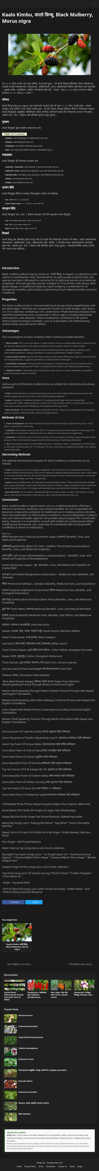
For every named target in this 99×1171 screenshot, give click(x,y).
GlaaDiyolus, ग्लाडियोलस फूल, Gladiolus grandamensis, (37, 994)
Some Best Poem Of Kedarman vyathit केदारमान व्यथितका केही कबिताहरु (41, 794)
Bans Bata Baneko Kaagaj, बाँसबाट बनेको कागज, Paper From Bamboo (41, 681)
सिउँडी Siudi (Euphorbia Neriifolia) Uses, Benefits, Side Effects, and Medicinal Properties (46, 616)
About (72, 1166)
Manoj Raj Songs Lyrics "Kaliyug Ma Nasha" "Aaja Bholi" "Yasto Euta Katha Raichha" (45, 824)
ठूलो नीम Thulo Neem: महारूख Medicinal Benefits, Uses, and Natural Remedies (46, 609)
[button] (89, 3)
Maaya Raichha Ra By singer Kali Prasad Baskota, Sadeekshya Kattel (42, 816)
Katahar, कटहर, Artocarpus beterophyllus (26, 675)
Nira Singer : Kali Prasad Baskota (21, 841)
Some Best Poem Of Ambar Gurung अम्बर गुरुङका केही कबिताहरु (37, 782)
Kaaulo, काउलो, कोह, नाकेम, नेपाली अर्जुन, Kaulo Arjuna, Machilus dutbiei (41, 631)
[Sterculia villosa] (10, 1084)
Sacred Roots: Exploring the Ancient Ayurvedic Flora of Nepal (14, 996)
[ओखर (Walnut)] (10, 1117)
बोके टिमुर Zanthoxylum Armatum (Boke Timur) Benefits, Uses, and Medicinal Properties (46, 601)
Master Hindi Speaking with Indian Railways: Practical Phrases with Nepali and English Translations (48, 701)
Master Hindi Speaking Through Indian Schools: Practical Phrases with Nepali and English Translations (48, 692)
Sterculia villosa (25, 1081)
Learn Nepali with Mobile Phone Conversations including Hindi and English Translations (46, 711)
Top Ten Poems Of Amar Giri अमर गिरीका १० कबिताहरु (31, 788)
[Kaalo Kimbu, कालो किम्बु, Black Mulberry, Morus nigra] (17, 932)
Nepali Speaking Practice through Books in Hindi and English (38, 684)
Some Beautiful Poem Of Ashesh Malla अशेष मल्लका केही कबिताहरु (38, 775)
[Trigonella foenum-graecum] (10, 1040)
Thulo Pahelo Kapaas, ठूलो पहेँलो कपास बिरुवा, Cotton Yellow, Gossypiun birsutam (47, 650)
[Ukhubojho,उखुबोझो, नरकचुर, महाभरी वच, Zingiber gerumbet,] (10, 1073)
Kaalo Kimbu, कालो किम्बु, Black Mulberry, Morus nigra (17, 946)
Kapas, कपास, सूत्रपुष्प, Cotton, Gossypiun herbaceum (32, 656)
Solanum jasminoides (28, 1026)
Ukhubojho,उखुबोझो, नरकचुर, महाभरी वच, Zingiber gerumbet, (42, 1070)
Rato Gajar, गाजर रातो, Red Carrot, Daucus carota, (59, 994)
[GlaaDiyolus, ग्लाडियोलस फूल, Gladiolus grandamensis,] (38, 985)
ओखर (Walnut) (24, 1114)
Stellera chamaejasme (28, 1048)
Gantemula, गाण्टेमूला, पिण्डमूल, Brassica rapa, (83, 993)
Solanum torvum (26, 1059)
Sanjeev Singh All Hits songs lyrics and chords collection (35, 867)
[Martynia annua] (10, 1018)
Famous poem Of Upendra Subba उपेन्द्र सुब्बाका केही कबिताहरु (36, 731)
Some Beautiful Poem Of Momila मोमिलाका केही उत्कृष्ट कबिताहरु (37, 763)
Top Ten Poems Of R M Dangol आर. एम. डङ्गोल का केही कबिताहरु (37, 769)
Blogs (80, 1166)
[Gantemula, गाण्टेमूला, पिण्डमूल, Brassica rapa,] (84, 985)
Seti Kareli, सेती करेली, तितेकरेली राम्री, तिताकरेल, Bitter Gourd (34, 643)
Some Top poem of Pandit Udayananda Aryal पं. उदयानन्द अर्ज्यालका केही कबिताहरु (46, 737)
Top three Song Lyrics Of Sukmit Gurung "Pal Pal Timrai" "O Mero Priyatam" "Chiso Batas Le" (47, 874)
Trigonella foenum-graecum (30, 1037)
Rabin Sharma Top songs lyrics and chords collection (33, 848)
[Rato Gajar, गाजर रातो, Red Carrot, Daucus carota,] (61, 985)
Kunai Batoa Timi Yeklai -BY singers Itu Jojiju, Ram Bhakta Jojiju (39, 810)
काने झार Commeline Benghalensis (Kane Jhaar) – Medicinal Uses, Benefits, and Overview (48, 576)
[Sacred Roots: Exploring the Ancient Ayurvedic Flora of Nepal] (14, 985)
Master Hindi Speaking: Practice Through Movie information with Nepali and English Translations (47, 720)
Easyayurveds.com (55, 1162)
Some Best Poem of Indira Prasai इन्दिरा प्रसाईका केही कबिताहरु (36, 750)
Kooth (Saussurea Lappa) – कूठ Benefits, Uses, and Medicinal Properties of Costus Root (46, 566)
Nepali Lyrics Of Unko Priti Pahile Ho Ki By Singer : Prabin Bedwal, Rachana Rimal (46, 834)
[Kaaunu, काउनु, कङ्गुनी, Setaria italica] (10, 1106)
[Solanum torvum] (10, 1062)
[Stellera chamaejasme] (10, 1051)
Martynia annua (25, 1015)
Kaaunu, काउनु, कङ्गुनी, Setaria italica (33, 1103)
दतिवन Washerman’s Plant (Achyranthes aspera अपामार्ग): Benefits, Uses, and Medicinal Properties (45, 538)
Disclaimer (50, 1166)
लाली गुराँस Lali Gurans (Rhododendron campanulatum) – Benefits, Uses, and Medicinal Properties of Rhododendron (46, 557)
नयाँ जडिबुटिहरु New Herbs (80, 964)
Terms (41, 1166)
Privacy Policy (30, 1166)
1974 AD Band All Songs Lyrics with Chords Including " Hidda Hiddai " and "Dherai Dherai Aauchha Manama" (45, 890)
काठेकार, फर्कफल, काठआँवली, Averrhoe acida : (26, 624)
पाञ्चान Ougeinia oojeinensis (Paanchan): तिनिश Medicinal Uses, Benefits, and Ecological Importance (46, 591)
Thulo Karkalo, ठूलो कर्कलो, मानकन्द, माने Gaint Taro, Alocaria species (39, 662)
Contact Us (62, 1166)
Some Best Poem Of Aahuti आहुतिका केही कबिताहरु (29, 756)
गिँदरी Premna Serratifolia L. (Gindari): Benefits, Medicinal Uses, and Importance (48, 583)
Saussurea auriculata (27, 1092)
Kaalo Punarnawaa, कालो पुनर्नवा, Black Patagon (28, 637)
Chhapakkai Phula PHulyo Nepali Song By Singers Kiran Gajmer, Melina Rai (46, 804)
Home (19, 1166)
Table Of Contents (14, 134)
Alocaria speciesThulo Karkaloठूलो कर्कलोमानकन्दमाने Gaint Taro (37, 668)
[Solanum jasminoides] (10, 1029)
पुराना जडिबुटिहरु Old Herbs (19, 964)
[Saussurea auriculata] (10, 1095)
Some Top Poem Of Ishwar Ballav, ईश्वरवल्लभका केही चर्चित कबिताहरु (38, 744)
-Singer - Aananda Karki (16, 882)
